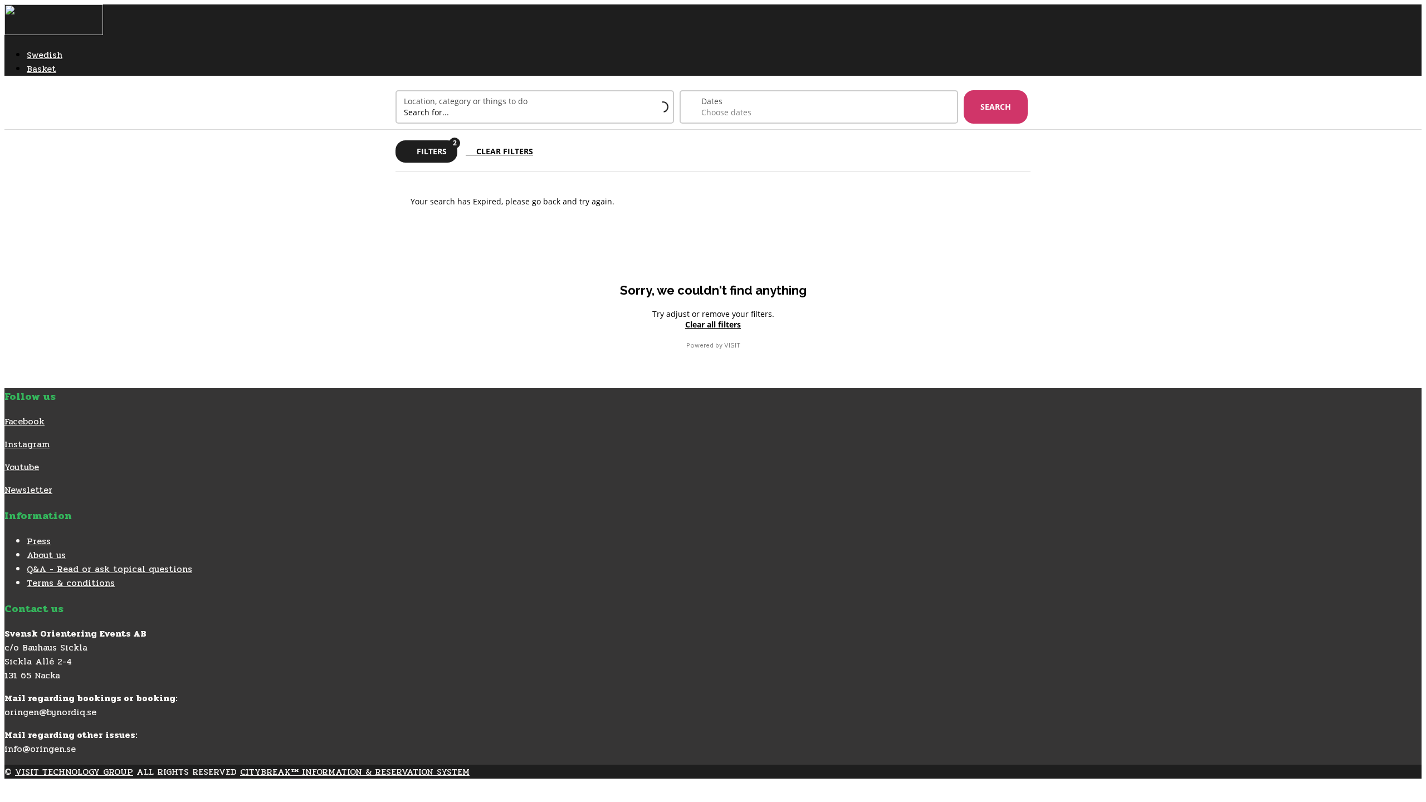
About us (46, 555)
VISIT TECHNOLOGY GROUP (74, 772)
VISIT (732, 345)
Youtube (21, 467)
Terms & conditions (71, 583)
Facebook (24, 421)
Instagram (27, 444)
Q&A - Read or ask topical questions (109, 569)
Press (39, 541)
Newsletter (28, 490)
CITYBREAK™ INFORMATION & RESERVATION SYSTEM (355, 772)
